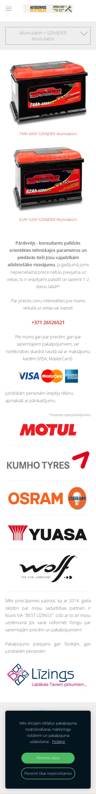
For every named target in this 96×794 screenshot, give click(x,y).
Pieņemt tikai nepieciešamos (48, 773)
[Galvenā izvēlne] (8, 8)
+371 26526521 (48, 322)
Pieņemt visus (48, 757)
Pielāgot (58, 741)
